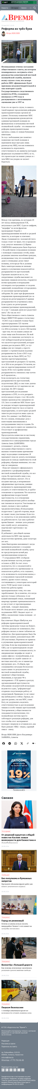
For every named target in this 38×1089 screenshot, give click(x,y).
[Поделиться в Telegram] (10, 743)
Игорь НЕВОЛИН (13, 33)
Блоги (24, 8)
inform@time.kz (7, 1057)
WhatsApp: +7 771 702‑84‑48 (12, 1060)
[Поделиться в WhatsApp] (16, 743)
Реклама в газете (8, 1044)
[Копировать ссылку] (28, 743)
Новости (4, 8)
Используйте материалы (11, 1031)
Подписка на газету (9, 1046)
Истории (14, 8)
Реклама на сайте (19, 790)
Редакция (5, 1041)
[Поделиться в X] (22, 743)
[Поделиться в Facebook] (3, 743)
